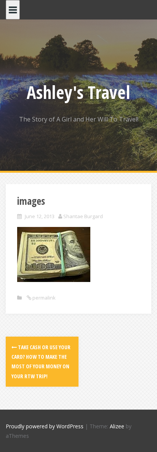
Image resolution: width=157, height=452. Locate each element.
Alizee (117, 426)
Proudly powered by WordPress (44, 426)
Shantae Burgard (83, 216)
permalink (43, 297)
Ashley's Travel (78, 92)
